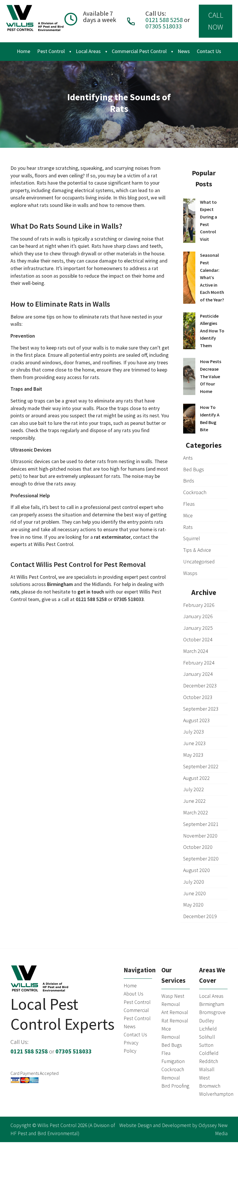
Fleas (189, 504)
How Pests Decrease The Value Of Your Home (210, 376)
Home (23, 51)
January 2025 (198, 628)
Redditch (208, 1061)
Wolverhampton (216, 1094)
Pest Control (51, 51)
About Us (133, 994)
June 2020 (194, 893)
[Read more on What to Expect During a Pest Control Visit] (189, 221)
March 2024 (195, 651)
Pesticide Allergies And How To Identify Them (212, 330)
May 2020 (193, 904)
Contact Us (209, 51)
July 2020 (193, 881)
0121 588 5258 (164, 20)
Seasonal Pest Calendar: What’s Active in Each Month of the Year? (212, 277)
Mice (188, 515)
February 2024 (198, 662)
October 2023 (197, 697)
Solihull (207, 1037)
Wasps (190, 573)
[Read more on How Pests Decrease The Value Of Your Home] (189, 376)
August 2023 (196, 720)
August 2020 (196, 870)
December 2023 (200, 685)
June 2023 (194, 743)
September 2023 (201, 708)
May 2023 (193, 754)
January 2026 (198, 616)
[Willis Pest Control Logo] (35, 21)
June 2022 (194, 801)
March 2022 (195, 812)
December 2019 (200, 916)
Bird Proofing (175, 1086)
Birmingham (211, 1004)
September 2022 (201, 766)
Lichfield (208, 1029)
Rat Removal (174, 1020)
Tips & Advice (197, 550)
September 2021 (201, 824)
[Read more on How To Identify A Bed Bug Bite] (189, 418)
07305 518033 (163, 26)
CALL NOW (215, 21)
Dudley (206, 1020)
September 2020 (201, 858)
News (184, 51)
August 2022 (196, 777)
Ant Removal (174, 1012)
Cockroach (194, 492)
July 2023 (193, 731)
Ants (188, 457)
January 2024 (198, 674)
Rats (188, 526)
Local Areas (88, 51)
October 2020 (197, 847)
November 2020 (200, 835)
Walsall (206, 1069)
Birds (188, 480)
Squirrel (191, 538)
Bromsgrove (212, 1012)
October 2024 (197, 639)
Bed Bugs (193, 469)
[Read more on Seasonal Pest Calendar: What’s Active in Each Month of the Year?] (189, 277)
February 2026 (198, 604)
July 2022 (193, 789)
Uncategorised (199, 561)
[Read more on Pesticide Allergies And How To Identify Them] (189, 330)
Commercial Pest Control (139, 51)
